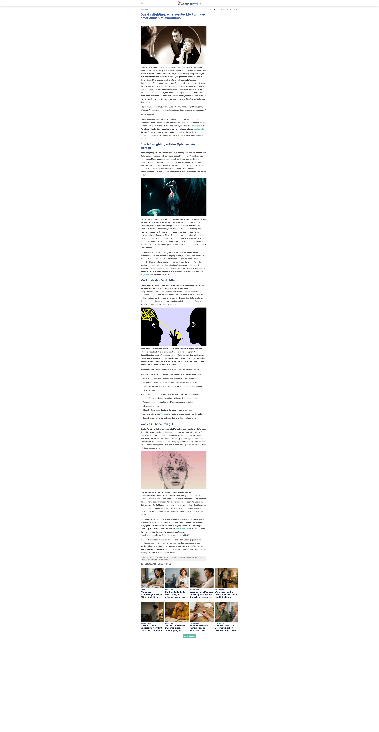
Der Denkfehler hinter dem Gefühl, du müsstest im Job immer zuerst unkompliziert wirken (176, 594)
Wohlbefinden (145, 9)
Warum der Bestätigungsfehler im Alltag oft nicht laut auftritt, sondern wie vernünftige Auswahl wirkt (151, 594)
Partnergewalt (196, 126)
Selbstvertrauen (182, 529)
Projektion (145, 275)
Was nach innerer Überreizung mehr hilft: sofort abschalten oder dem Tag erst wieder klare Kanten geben (152, 628)
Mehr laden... (189, 636)
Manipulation (199, 129)
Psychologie (169, 590)
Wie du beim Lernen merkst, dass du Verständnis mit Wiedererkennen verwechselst (199, 628)
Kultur (143, 590)
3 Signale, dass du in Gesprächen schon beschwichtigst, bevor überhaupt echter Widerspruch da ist (225, 628)
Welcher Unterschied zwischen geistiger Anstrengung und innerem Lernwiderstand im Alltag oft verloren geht (177, 628)
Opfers (163, 414)
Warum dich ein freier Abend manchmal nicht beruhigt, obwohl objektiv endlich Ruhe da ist (226, 594)
